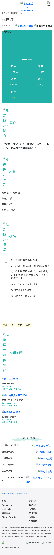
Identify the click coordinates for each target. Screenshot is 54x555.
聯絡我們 (33, 505)
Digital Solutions (10, 517)
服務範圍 (33, 509)
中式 (20, 325)
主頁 (3, 13)
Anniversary (8, 505)
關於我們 (33, 501)
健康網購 (6, 513)
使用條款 (33, 513)
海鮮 (28, 325)
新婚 (4, 501)
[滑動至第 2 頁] (30, 59)
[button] (43, 25)
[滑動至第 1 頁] (24, 59)
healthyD (6, 509)
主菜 (5, 325)
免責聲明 (33, 521)
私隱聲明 (33, 517)
